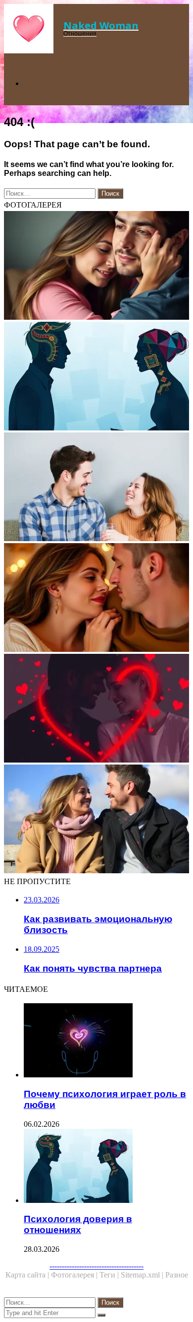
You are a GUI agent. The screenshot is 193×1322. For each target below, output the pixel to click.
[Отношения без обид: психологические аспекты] (96, 820)
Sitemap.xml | (143, 1275)
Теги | (110, 1275)
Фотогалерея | (75, 1275)
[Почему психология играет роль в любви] (106, 1041)
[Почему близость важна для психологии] (96, 266)
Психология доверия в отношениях (78, 1224)
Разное (176, 1275)
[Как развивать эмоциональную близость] (96, 487)
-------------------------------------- (96, 1266)
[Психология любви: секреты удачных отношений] (96, 709)
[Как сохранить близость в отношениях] (96, 598)
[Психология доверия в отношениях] (96, 377)
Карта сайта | (28, 1275)
